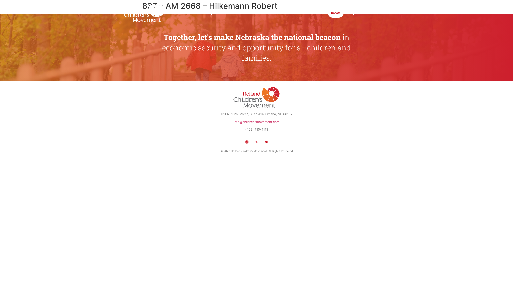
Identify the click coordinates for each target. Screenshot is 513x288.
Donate (335, 13)
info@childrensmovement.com (257, 122)
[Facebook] (247, 142)
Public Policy (204, 13)
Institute (257, 13)
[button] (352, 13)
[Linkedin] (266, 142)
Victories (225, 13)
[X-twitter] (256, 142)
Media (241, 13)
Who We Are (181, 13)
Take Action (277, 13)
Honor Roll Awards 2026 (308, 13)
